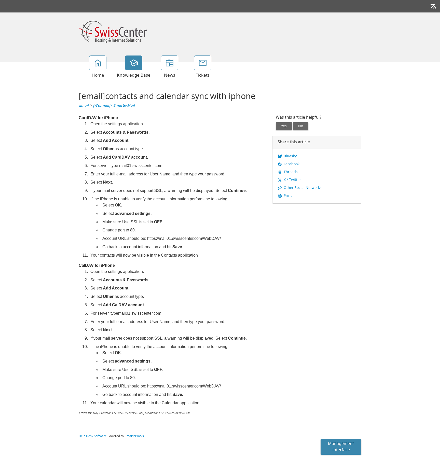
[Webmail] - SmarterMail (114, 105)
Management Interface (341, 446)
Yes (284, 126)
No (300, 126)
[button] (433, 6)
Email (84, 105)
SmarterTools (134, 436)
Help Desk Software (93, 436)
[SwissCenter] (113, 31)
